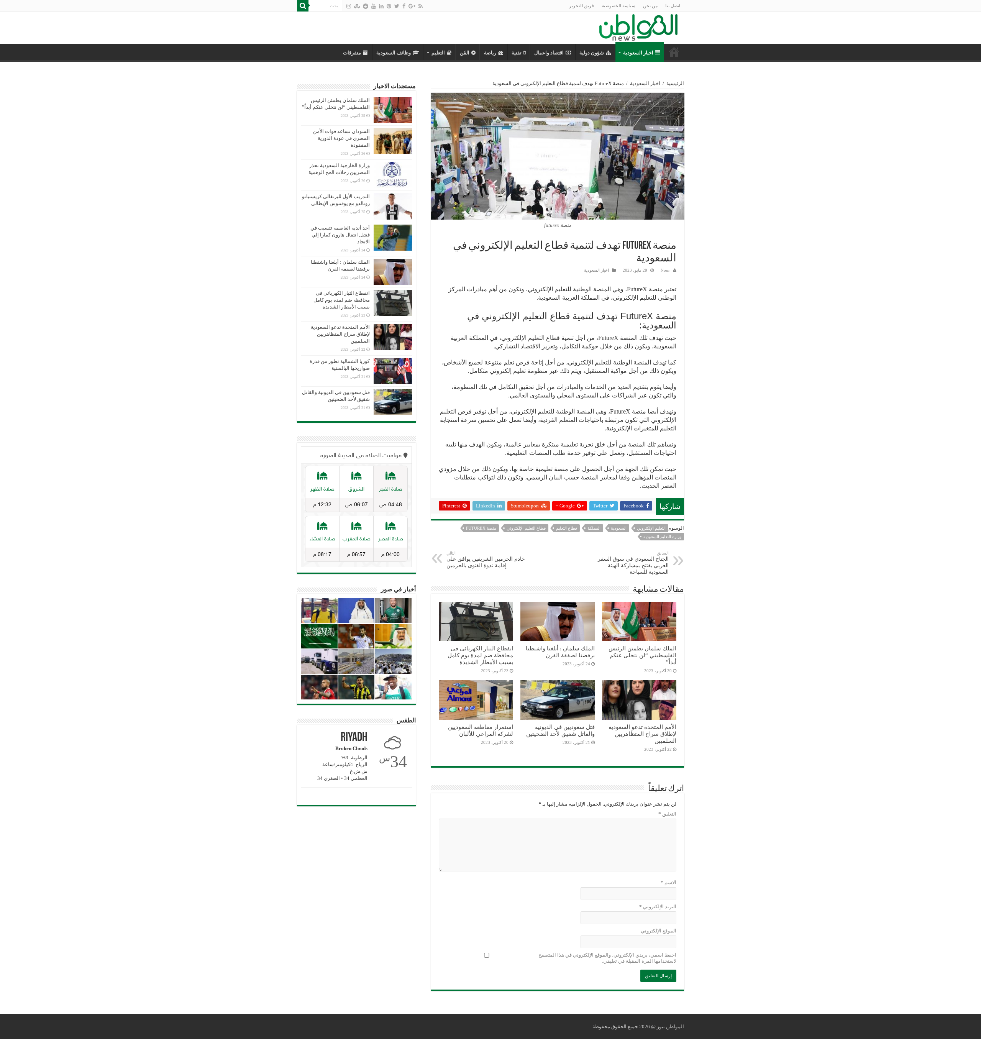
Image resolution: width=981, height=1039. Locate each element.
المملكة (593, 528)
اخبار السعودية (638, 53)
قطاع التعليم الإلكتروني (526, 528)
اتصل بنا (672, 5)
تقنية (517, 53)
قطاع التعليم (566, 528)
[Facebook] (404, 6)
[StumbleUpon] (357, 6)
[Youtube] (374, 6)
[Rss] (420, 6)
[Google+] (412, 6)
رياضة (490, 53)
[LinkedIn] (381, 6)
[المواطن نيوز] (638, 26)
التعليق (667, 814)
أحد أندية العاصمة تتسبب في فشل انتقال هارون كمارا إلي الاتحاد (340, 235)
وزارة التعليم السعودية (662, 536)
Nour (665, 270)
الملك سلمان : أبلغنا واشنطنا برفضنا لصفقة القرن (560, 651)
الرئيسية (675, 83)
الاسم (668, 882)
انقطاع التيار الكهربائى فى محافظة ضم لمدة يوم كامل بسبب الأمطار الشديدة (480, 655)
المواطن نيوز (670, 1026)
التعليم (438, 53)
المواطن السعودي (674, 52)
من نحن (650, 5)
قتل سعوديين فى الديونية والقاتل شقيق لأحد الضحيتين (560, 730)
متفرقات (352, 53)
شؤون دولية (591, 53)
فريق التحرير (581, 5)
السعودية (619, 528)
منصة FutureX (481, 528)
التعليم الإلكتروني (651, 528)
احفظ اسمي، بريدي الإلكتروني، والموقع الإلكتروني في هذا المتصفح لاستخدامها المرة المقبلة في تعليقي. (607, 958)
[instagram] (349, 6)
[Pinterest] (389, 6)
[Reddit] (365, 6)
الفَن (464, 53)
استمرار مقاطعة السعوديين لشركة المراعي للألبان (480, 730)
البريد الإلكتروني (657, 906)
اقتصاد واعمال (549, 53)
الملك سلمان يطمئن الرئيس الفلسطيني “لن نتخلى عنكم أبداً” (642, 655)
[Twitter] (397, 6)
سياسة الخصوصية (618, 5)
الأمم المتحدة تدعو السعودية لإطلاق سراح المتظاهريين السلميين (642, 734)
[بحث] (302, 5)
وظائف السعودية (393, 53)
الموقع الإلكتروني (658, 931)
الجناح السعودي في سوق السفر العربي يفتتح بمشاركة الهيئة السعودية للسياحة (633, 563)
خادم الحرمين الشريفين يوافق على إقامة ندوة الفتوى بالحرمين (485, 559)
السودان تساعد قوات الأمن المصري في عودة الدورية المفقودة (341, 138)
